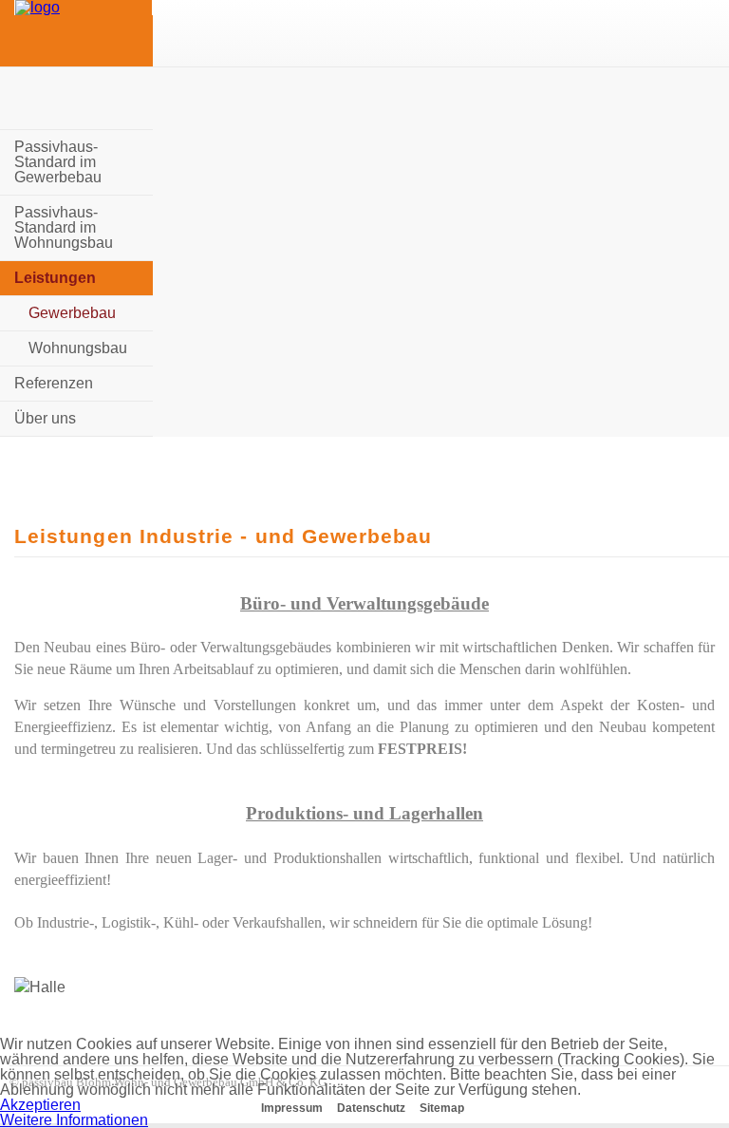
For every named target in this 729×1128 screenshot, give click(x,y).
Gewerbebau (72, 313)
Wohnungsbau (77, 348)
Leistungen (55, 278)
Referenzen (53, 383)
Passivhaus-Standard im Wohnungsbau (63, 227)
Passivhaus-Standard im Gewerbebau (58, 162)
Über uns (45, 418)
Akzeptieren (40, 1105)
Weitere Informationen (74, 1120)
